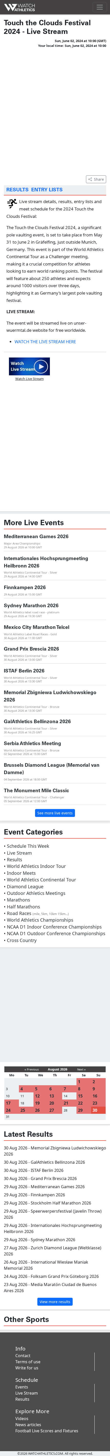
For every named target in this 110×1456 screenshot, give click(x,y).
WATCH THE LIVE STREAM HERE (45, 342)
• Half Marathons (22, 907)
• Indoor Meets (20, 873)
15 (80, 1096)
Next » (81, 1069)
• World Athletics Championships (38, 920)
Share (99, 179)
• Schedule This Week (26, 846)
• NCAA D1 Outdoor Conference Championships (54, 933)
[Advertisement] (55, 111)
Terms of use (27, 1362)
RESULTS (17, 190)
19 (37, 1103)
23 (95, 1103)
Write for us (26, 1368)
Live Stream (26, 1393)
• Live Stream (18, 853)
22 (80, 1103)
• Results (13, 859)
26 (37, 1110)
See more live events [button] (55, 813)
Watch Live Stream (29, 378)
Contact (22, 1355)
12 (37, 1096)
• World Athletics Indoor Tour (35, 866)
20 (51, 1103)
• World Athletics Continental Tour (40, 880)
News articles (28, 1424)
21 (66, 1103)
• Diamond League (23, 886)
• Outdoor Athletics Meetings (34, 893)
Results (22, 1399)
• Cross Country (20, 940)
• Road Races (36, 913)
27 (51, 1110)
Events (21, 1387)
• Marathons (17, 900)
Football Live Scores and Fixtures (46, 1431)
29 (80, 1110)
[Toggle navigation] (100, 7)
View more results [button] (55, 1301)
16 (95, 1096)
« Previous (32, 1069)
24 (8, 1110)
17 (8, 1103)
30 (95, 1110)
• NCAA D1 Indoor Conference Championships (53, 927)
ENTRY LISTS (47, 190)
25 (22, 1110)
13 (51, 1096)
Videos (21, 1418)
